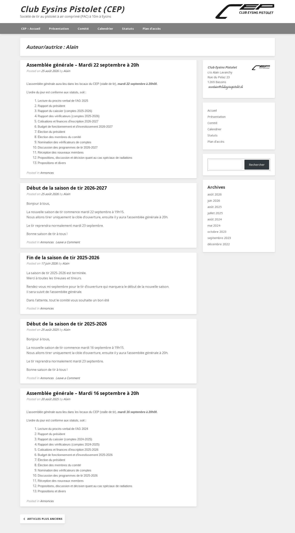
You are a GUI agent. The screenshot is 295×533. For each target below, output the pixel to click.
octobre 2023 (217, 232)
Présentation (59, 28)
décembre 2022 (219, 244)
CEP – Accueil (30, 28)
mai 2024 (214, 225)
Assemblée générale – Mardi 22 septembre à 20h (82, 65)
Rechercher (257, 165)
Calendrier (105, 28)
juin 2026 (214, 200)
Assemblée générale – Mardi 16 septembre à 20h (82, 393)
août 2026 (215, 194)
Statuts (128, 28)
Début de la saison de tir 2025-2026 (66, 323)
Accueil (212, 110)
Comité (83, 28)
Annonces (47, 173)
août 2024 (215, 219)
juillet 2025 (215, 213)
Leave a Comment (68, 242)
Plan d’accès (152, 28)
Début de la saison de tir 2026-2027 (66, 188)
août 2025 (215, 207)
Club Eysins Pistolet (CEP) (72, 8)
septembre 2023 (219, 238)
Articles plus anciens (45, 519)
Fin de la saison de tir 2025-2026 (62, 257)
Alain (66, 71)
